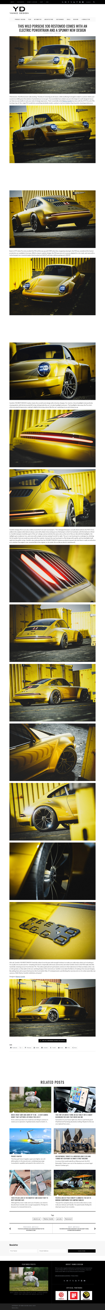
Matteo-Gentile (48, 1219)
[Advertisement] (66, 10)
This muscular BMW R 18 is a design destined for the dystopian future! (31, 1228)
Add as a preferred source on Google (53, 1040)
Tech (29, 19)
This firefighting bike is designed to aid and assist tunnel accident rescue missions (74, 1228)
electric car (36, 1219)
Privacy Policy (74, 1275)
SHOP (41, 2)
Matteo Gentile (67, 101)
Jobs (47, 2)
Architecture (49, 19)
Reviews (75, 19)
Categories (20, 2)
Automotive (38, 19)
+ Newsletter (85, 19)
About (12, 2)
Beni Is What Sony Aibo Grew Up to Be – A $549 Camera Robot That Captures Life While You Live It (29, 1116)
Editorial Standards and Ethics (62, 1275)
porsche (59, 1219)
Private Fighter (16, 1156)
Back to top (14, 1307)
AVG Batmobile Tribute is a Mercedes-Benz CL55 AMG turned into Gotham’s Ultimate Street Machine (73, 1157)
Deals (68, 19)
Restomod (68, 1219)
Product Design (20, 19)
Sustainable (60, 19)
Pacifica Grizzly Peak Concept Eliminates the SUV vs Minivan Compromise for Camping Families (73, 1199)
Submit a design (32, 2)
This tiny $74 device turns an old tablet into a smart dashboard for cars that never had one (73, 1116)
